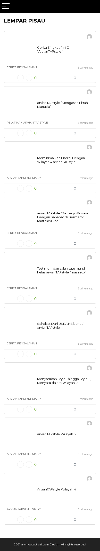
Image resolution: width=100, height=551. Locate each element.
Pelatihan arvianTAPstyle (27, 122)
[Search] (92, 6)
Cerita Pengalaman (22, 67)
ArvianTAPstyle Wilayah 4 (56, 489)
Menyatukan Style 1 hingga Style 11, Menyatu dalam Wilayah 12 (64, 381)
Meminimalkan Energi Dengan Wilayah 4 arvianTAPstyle (61, 160)
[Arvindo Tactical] (89, 37)
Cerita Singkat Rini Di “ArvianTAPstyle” (53, 49)
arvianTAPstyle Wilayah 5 (56, 434)
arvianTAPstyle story (24, 177)
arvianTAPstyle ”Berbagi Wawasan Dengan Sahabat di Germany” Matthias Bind (64, 217)
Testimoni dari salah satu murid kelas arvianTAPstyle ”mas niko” (61, 270)
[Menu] (6, 6)
